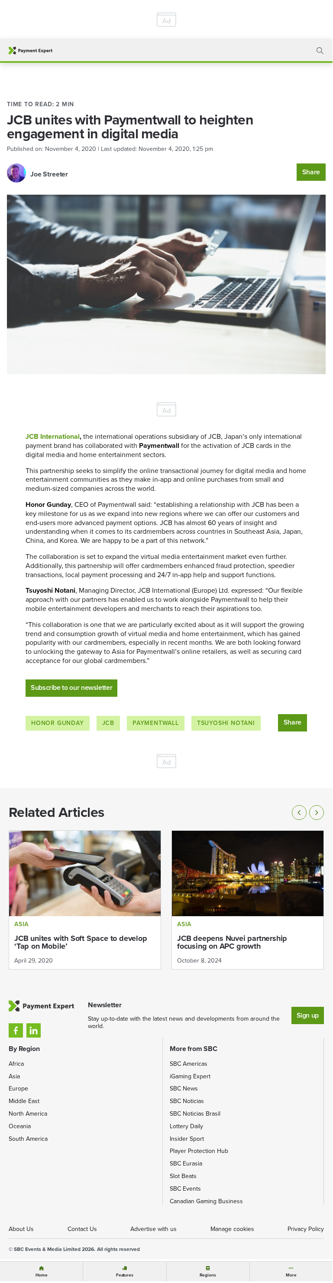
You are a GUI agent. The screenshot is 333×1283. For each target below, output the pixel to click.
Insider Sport (187, 1138)
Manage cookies (232, 1229)
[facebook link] (16, 1030)
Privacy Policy (306, 1229)
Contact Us (82, 1229)
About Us (21, 1229)
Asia (14, 1076)
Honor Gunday (57, 723)
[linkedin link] (33, 1030)
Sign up (308, 1015)
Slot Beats (183, 1176)
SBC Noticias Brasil (195, 1113)
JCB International (53, 436)
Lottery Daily (186, 1126)
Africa (16, 1063)
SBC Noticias (187, 1101)
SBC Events (185, 1188)
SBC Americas (188, 1063)
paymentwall (156, 723)
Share (311, 172)
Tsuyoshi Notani (226, 723)
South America (28, 1138)
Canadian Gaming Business (206, 1201)
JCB (108, 723)
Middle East (24, 1101)
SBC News (184, 1088)
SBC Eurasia (186, 1163)
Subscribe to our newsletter (71, 687)
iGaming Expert (190, 1076)
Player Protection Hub (199, 1151)
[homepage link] (30, 50)
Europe (18, 1088)
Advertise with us (153, 1229)
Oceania (20, 1126)
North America (28, 1113)
